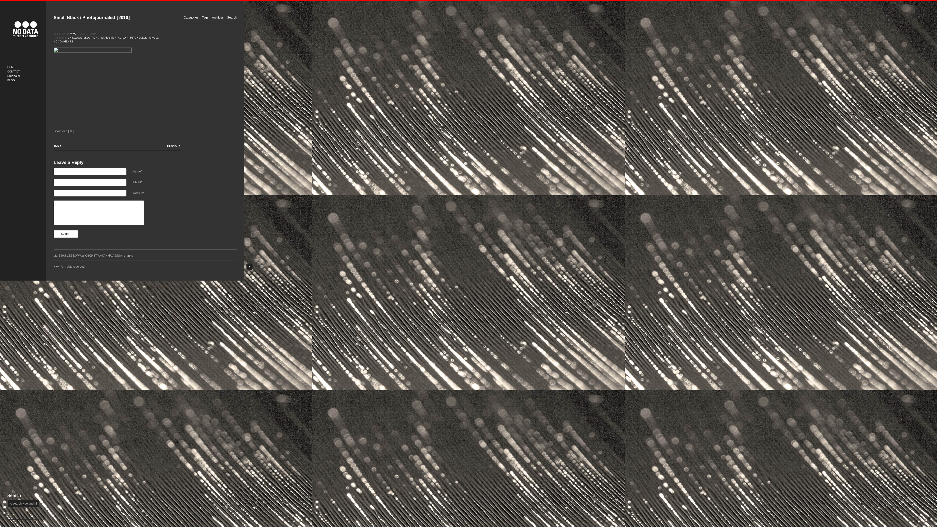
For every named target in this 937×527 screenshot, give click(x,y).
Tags (205, 17)
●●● (25, 29)
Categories (191, 17)
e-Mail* (137, 182)
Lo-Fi (125, 37)
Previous (173, 146)
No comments (63, 41)
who (73, 33)
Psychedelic (139, 37)
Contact (13, 71)
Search (232, 17)
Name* (137, 171)
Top (249, 267)
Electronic (91, 37)
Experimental (111, 37)
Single (154, 37)
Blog (11, 80)
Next (57, 146)
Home (11, 67)
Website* (138, 193)
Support (13, 75)
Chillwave (75, 37)
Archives (218, 17)
